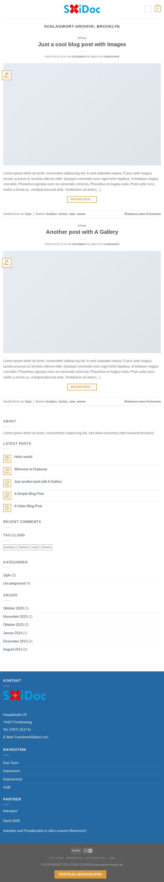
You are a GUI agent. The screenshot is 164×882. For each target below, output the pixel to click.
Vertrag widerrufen (80, 874)
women (81, 213)
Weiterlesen (82, 199)
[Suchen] (148, 9)
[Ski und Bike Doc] (82, 8)
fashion (63, 213)
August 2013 (12, 649)
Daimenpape (112, 56)
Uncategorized (14, 583)
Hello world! (23, 457)
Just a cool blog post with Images (82, 44)
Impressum (11, 771)
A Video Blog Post (28, 506)
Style (82, 38)
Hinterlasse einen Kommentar (142, 213)
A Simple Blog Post (29, 494)
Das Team (11, 763)
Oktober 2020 (13, 608)
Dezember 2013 (15, 641)
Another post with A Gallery (82, 232)
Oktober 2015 (13, 624)
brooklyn (51, 213)
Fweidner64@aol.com (31, 737)
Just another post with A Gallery (38, 481)
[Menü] (5, 9)
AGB (6, 787)
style (72, 213)
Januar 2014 (12, 633)
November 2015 (15, 616)
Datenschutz (12, 779)
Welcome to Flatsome (30, 469)
